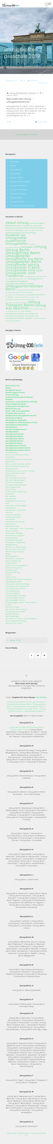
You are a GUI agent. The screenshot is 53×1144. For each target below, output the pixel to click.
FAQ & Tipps (11, 489)
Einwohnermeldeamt (14, 482)
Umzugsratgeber (13, 593)
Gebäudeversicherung (15, 501)
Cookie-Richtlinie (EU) (15, 473)
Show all (43, 83)
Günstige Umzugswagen (16, 505)
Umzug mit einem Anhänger (18, 584)
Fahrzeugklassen (13, 487)
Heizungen (10, 519)
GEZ (7, 503)
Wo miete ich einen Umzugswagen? (21, 618)
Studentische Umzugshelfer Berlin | (30, 706)
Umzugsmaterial (17, 202)
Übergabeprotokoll (14, 582)
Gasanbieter (11, 499)
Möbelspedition (12, 556)
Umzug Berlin (15, 170)
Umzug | (10, 702)
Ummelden (27, 247)
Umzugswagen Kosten (15, 598)
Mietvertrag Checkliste (16, 549)
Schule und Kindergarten (16, 565)
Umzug (13, 166)
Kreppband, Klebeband (16, 542)
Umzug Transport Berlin (20, 182)
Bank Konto (10, 462)
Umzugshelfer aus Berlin (24, 259)
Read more (42, 122)
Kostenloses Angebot (15, 535)
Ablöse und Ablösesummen (17, 455)
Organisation (11, 563)
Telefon (9, 575)
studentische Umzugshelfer (16, 242)
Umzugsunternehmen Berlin (22, 206)
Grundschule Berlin (20, 228)
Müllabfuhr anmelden (15, 558)
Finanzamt (10, 494)
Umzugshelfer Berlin (19, 190)
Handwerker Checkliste (16, 510)
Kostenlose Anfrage (14, 533)
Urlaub (8, 605)
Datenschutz (11, 475)
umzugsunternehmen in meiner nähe (26, 297)
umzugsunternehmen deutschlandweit (19, 292)
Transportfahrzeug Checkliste (19, 579)
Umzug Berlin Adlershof (19, 727)
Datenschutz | (24, 1133)
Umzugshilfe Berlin (18, 194)
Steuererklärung (13, 572)
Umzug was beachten (26, 306)
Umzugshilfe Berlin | (16, 709)
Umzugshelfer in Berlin (23, 267)
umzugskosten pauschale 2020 (35, 276)
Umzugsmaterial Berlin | (34, 711)
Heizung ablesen (13, 517)
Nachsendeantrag (13, 561)
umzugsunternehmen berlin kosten (28, 290)
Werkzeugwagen (13, 616)
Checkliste (14, 162)
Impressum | (12, 1133)
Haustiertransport (13, 515)
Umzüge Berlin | (32, 709)
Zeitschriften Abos (14, 623)
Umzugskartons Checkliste (17, 586)
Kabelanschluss (12, 526)
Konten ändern (12, 531)
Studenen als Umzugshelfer (16, 236)
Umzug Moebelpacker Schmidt (22, 93)
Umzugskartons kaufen (16, 588)
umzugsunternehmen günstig (16, 295)
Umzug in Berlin (17, 178)
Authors (33, 80)
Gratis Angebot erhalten (27, 134)
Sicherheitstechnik (14, 568)
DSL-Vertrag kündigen (15, 480)
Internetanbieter (37, 228)
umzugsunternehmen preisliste (16, 303)
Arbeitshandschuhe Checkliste (19, 459)
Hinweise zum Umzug (15, 522)
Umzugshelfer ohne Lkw (24, 270)
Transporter (11, 577)
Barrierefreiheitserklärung (17, 466)
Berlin (19, 226)
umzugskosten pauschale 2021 (17, 279)
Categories (11, 80)
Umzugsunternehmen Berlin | (20, 704)
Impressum (10, 524)
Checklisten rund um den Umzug (20, 471)
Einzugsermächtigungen (16, 485)
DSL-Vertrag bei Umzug (16, 478)
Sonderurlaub (11, 570)
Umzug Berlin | (21, 702)
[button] (47, 4)
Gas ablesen (11, 496)
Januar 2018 (15, 640)
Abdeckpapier (12, 452)
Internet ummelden (14, 230)
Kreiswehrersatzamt (14, 540)
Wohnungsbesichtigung (16, 621)
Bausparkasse (12, 469)
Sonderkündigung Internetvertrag (21, 233)
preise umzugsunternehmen (33, 230)
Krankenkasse (12, 538)
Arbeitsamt (34, 223)
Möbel (8, 554)
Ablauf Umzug (17, 223)
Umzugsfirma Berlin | (37, 702)
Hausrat (9, 512)
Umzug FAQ (15, 174)
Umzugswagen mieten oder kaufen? (21, 602)
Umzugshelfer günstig (22, 264)
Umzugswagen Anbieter (16, 595)
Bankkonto (11, 225)
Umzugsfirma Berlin (18, 186)
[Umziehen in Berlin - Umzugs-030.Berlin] (10, 4)
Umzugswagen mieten (15, 600)
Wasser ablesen (12, 614)
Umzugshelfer (18, 256)
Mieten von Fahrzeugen (16, 547)
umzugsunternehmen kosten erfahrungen (20, 299)
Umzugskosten (16, 198)
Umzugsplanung (13, 591)
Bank (42, 223)
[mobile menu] (50, 4)
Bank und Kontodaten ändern (18, 464)
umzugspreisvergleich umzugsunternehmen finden (20, 282)
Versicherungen (12, 607)
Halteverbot (11, 508)
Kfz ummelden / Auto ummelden (20, 529)
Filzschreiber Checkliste (16, 492)
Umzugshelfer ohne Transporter (20, 274)
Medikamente (11, 545)
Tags (21, 80)
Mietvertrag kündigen (15, 552)
